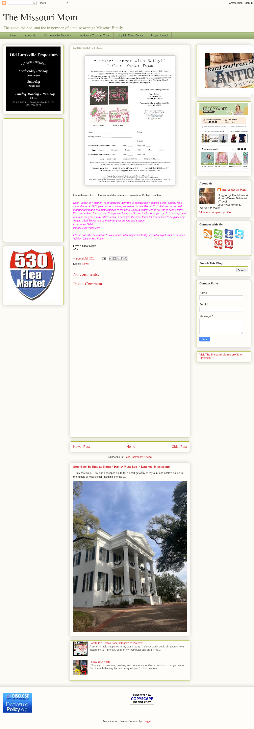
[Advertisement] (130, 406)
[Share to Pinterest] (126, 258)
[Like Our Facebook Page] (229, 237)
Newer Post (81, 446)
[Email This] (111, 258)
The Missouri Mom (40, 16)
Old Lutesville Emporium (58, 35)
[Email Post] (103, 258)
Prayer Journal (159, 35)
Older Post (179, 446)
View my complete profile (215, 212)
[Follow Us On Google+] (218, 247)
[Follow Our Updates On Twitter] (239, 237)
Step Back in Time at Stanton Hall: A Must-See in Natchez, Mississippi (121, 466)
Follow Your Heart (99, 661)
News (85, 263)
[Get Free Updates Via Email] (218, 237)
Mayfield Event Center (130, 35)
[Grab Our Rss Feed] (208, 237)
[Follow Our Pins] (229, 247)
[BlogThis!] (114, 258)
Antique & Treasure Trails (95, 35)
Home (13, 35)
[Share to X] (118, 258)
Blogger (147, 721)
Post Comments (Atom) (138, 456)
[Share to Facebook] (122, 258)
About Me (30, 35)
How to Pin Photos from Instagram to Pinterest (116, 643)
